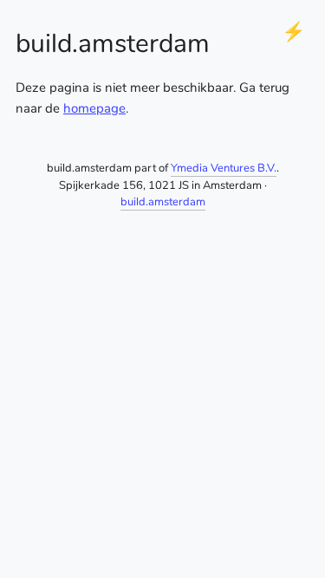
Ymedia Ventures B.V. (223, 168)
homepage (94, 108)
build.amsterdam (162, 202)
